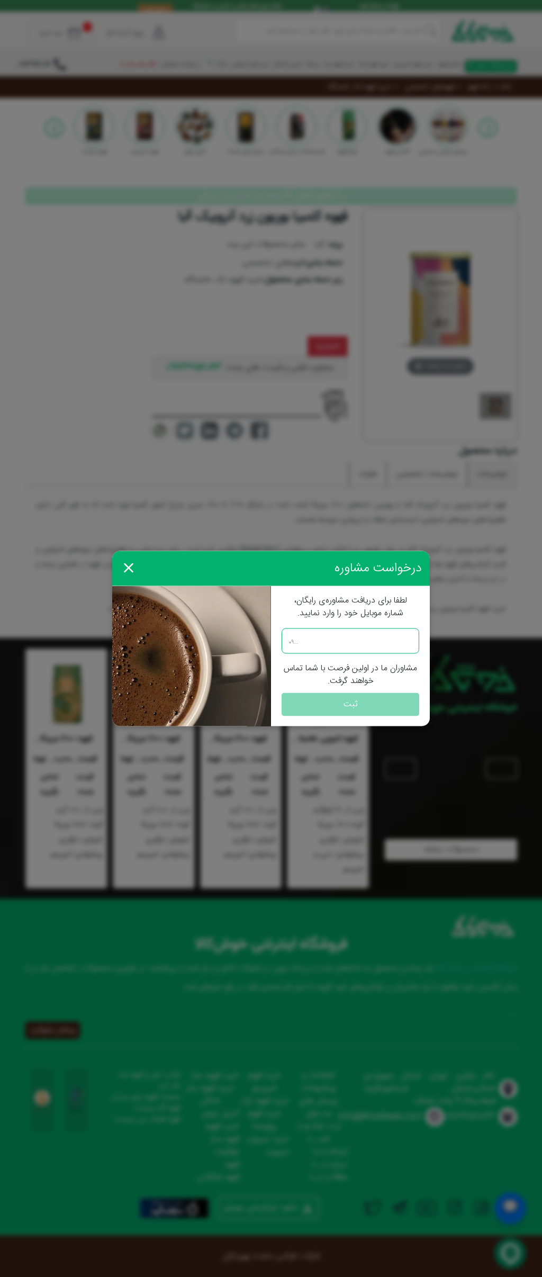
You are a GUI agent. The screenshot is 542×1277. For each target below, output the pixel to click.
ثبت (351, 704)
